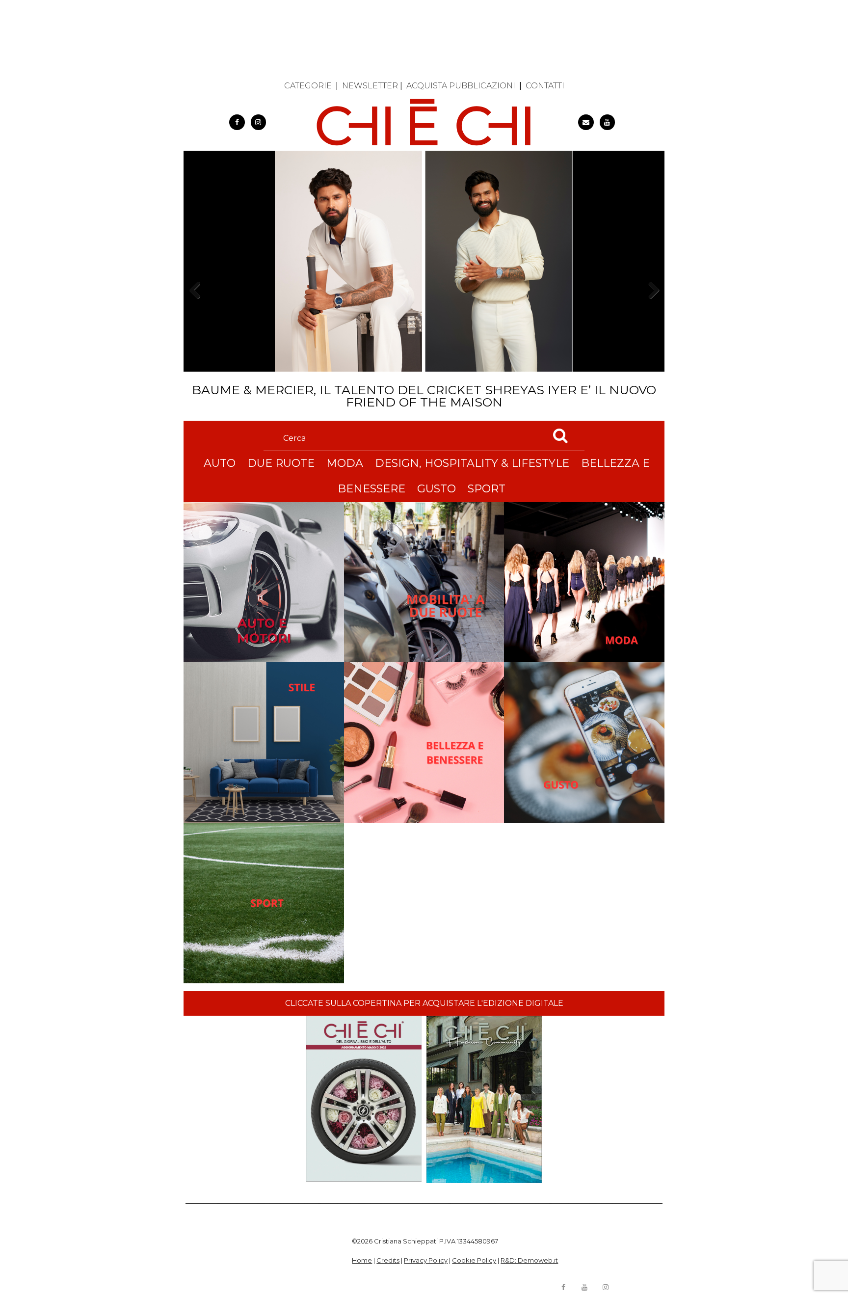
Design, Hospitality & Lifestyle (472, 463)
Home (362, 1260)
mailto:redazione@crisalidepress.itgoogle (586, 122)
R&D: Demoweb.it (529, 1260)
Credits (387, 1260)
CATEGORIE (308, 85)
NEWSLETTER (370, 85)
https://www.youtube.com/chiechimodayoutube (607, 122)
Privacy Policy (426, 1260)
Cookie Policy (474, 1260)
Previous (197, 307)
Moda (344, 463)
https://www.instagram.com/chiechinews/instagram (258, 122)
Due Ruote (281, 463)
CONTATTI (545, 85)
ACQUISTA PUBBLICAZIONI (460, 85)
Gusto (436, 488)
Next (650, 307)
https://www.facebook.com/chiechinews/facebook (237, 122)
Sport (486, 488)
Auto (220, 463)
